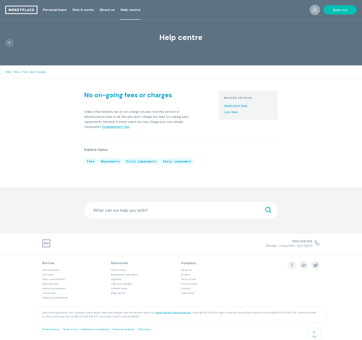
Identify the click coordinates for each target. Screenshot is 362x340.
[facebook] (292, 265)
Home (8, 72)
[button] (55, 10)
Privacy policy (189, 283)
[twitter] (315, 265)
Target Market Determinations (173, 312)
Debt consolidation (53, 279)
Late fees (231, 112)
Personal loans (50, 270)
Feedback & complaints (95, 329)
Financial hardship (123, 329)
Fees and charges (34, 72)
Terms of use (188, 279)
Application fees (236, 106)
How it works (118, 270)
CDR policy (187, 293)
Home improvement (54, 288)
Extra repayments (141, 161)
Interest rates (119, 288)
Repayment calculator (124, 274)
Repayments (110, 161)
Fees (90, 161)
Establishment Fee (115, 127)
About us (186, 270)
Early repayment (177, 161)
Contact (186, 288)
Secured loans (50, 283)
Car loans (48, 274)
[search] (268, 210)
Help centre (118, 293)
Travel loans (49, 293)
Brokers (185, 274)
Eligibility (116, 279)
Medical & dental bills (55, 297)
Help (17, 72)
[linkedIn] (303, 265)
